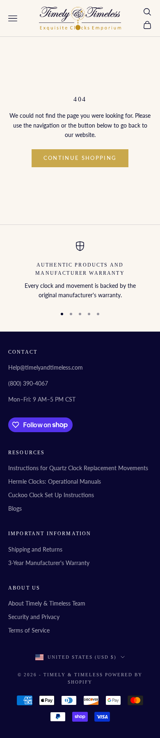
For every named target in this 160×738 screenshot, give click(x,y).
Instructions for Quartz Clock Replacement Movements (78, 467)
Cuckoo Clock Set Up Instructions (51, 494)
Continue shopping (80, 158)
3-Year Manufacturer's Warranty (48, 562)
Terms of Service (29, 630)
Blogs (15, 508)
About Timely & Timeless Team (46, 603)
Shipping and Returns (35, 549)
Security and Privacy (33, 616)
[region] (80, 270)
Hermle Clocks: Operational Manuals (54, 481)
